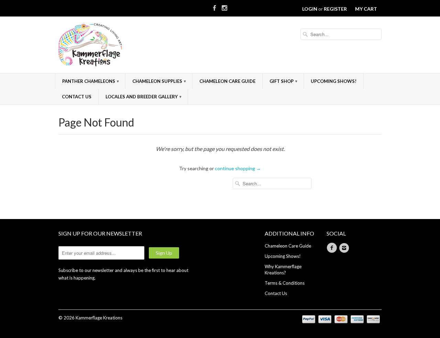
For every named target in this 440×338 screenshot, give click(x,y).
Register (335, 9)
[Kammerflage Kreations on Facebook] (214, 6)
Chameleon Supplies (159, 81)
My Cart (366, 9)
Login (309, 9)
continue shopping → (238, 168)
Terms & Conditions (285, 283)
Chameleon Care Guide (227, 81)
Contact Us (76, 96)
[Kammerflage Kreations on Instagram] (224, 6)
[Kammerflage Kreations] (110, 46)
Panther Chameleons (90, 81)
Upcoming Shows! (333, 81)
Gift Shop (283, 81)
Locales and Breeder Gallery (144, 96)
